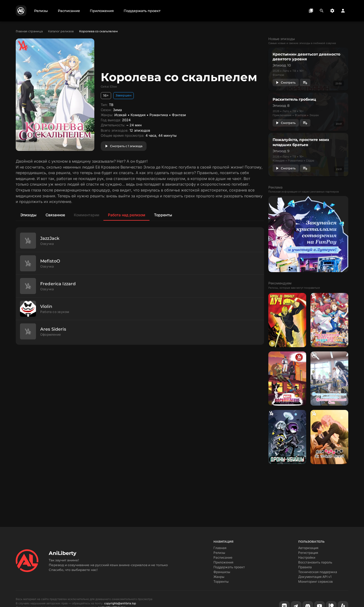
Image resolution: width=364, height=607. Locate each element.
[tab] (28, 215)
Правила (305, 567)
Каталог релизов (61, 31)
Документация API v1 (314, 577)
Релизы (219, 553)
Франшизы (221, 572)
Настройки (306, 557)
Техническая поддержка (317, 572)
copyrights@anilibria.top (120, 603)
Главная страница (29, 31)
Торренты (221, 581)
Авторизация (308, 548)
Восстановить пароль (315, 562)
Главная (220, 548)
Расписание (222, 557)
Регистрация (308, 553)
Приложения (223, 562)
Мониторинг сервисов (315, 581)
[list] (140, 286)
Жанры (218, 577)
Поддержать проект (229, 567)
